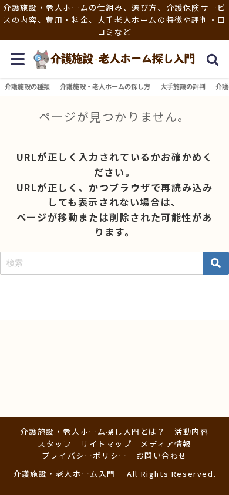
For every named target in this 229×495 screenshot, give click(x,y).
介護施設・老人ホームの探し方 (105, 86)
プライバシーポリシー (84, 455)
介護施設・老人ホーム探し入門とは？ (93, 431)
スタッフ (55, 443)
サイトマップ (106, 443)
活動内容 (191, 431)
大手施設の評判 (183, 86)
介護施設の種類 (27, 86)
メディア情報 (165, 443)
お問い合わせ (162, 455)
